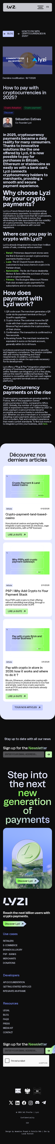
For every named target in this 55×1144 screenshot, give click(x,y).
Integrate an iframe (14, 991)
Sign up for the (25, 748)
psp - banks (9, 954)
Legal (6, 1010)
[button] (40, 7)
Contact (8, 1033)
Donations (9, 963)
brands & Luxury (12, 950)
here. (45, 424)
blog (6, 1015)
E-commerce (10, 945)
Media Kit (8, 1028)
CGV (27, 1123)
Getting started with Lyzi (17, 987)
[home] (11, 7)
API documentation (14, 982)
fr (47, 7)
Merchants (9, 959)
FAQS (6, 1019)
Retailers (8, 941)
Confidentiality (27, 1117)
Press (6, 1024)
